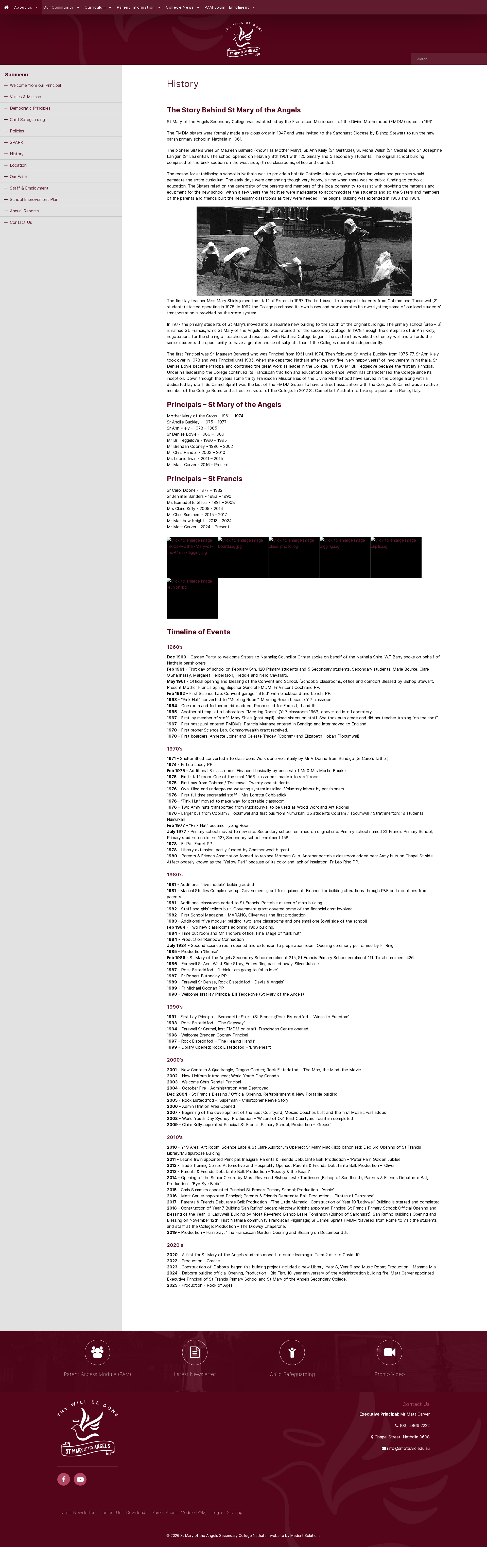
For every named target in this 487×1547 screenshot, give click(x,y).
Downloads (136, 1512)
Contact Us (21, 222)
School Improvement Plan (34, 199)
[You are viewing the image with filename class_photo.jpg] (294, 557)
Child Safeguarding (27, 119)
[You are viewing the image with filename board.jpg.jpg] (243, 557)
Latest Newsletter (195, 1374)
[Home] (6, 7)
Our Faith (18, 176)
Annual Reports (24, 210)
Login (217, 1512)
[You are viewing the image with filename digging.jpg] (345, 557)
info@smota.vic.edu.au (408, 1448)
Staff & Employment (29, 188)
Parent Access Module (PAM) (97, 1374)
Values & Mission (25, 96)
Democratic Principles (30, 108)
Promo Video (390, 1374)
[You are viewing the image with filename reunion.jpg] (192, 598)
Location (18, 165)
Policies (17, 130)
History (17, 153)
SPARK (16, 142)
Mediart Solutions (305, 1535)
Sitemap (234, 1512)
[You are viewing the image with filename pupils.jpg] (396, 557)
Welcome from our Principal (35, 85)
